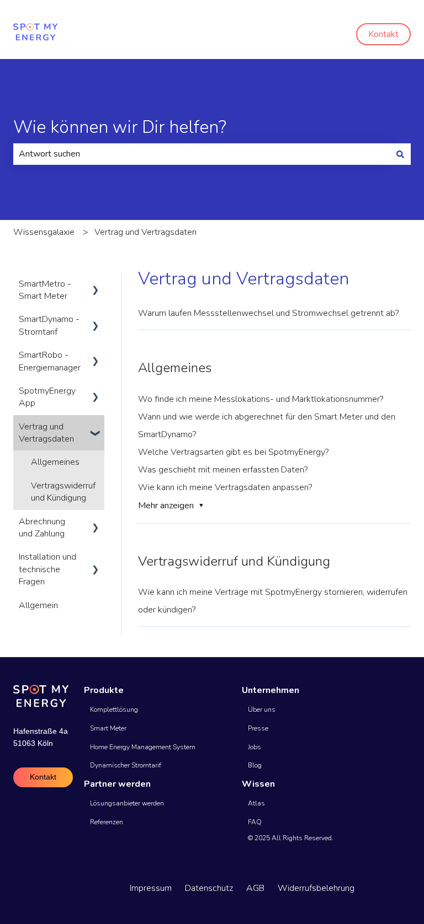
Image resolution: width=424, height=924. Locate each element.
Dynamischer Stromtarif (125, 765)
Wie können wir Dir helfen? (119, 127)
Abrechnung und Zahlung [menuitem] (42, 527)
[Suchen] (400, 153)
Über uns (261, 709)
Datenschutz (209, 888)
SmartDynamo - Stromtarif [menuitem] (49, 325)
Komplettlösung (114, 709)
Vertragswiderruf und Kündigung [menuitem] (63, 492)
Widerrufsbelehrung (316, 888)
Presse (258, 728)
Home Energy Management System (142, 747)
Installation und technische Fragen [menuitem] (47, 569)
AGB (255, 888)
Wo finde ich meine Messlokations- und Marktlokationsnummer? (260, 399)
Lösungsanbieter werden (127, 803)
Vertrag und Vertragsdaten (145, 232)
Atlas (256, 803)
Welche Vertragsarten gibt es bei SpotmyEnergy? (233, 452)
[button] (95, 284)
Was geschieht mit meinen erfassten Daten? (223, 470)
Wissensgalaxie (44, 232)
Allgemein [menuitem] (38, 605)
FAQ (255, 822)
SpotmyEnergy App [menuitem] (47, 397)
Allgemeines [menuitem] (55, 462)
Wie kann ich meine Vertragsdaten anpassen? (225, 487)
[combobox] (201, 153)
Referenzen (106, 822)
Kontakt (383, 34)
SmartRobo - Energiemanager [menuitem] (50, 361)
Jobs (254, 747)
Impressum (151, 888)
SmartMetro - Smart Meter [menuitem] (45, 290)
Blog (255, 765)
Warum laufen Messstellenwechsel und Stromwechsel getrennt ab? (268, 313)
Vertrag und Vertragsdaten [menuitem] (46, 433)
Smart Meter (108, 728)
